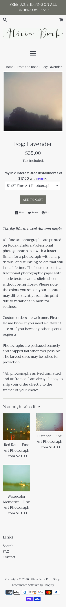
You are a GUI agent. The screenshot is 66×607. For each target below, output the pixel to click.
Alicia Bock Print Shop (45, 579)
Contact (9, 557)
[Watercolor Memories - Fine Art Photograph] (16, 478)
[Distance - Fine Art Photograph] (49, 422)
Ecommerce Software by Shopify (33, 585)
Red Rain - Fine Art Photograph (16, 447)
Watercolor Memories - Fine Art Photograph (16, 502)
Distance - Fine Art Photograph (49, 439)
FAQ (6, 552)
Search (8, 546)
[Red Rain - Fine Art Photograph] (16, 426)
